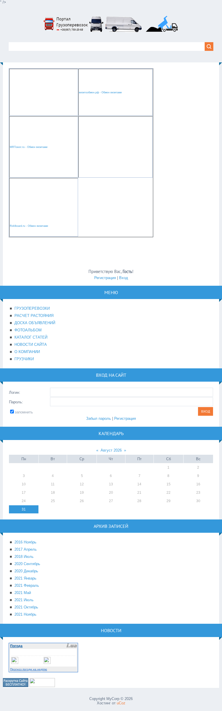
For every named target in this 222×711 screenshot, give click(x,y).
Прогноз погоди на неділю (28, 669)
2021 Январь (25, 578)
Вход (123, 278)
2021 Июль (24, 600)
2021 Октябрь (26, 607)
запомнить (24, 412)
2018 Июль (24, 556)
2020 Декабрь (26, 571)
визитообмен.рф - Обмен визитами (100, 92)
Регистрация (105, 278)
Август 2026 (111, 450)
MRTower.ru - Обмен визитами (28, 147)
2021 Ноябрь (25, 614)
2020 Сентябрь (27, 564)
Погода (16, 646)
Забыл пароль (98, 418)
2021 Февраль (26, 585)
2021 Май (22, 593)
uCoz (121, 703)
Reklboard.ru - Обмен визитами (29, 225)
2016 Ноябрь (25, 542)
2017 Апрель (25, 549)
